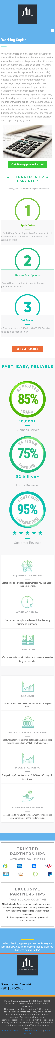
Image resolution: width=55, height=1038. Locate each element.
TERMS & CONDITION (32, 1031)
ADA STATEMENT (11, 1031)
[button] (52, 30)
